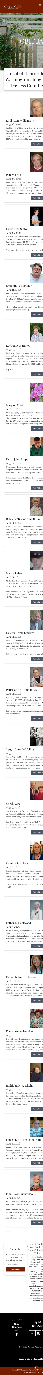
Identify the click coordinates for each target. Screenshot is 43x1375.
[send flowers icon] (32, 1333)
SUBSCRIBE (15, 1269)
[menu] (40, 5)
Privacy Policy (27, 1372)
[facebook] (17, 1335)
